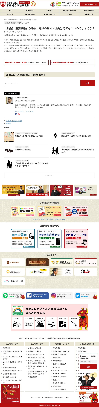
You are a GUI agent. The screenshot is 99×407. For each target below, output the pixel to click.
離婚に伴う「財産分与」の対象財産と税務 (76, 136)
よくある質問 (25, 23)
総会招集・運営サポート (36, 354)
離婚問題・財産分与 (59, 383)
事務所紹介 (29, 10)
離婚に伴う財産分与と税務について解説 (29, 136)
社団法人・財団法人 (59, 364)
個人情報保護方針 (47, 397)
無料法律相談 (89, 14)
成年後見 (10, 14)
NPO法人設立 (57, 361)
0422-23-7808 (59, 338)
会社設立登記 (82, 351)
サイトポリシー (35, 397)
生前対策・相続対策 (69, 10)
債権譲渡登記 (32, 377)
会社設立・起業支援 (34, 348)
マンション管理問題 (59, 389)
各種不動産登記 (30, 14)
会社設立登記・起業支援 (61, 351)
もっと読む (50, 175)
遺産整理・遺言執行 (59, 373)
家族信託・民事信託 (9, 367)
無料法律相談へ (73, 338)
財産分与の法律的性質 (23, 149)
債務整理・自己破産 (9, 374)
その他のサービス (49, 14)
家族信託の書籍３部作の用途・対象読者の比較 (49, 219)
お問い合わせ (59, 397)
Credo (67, 397)
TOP (9, 10)
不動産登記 (6, 348)
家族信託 (49, 10)
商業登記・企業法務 (34, 351)
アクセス (69, 14)
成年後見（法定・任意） (61, 370)
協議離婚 (8, 123)
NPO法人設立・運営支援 (36, 357)
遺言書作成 (56, 367)
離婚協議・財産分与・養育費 (26, 62)
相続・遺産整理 (89, 10)
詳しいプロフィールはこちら (24, 111)
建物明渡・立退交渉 (9, 377)
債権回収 (56, 380)
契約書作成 (56, 357)
